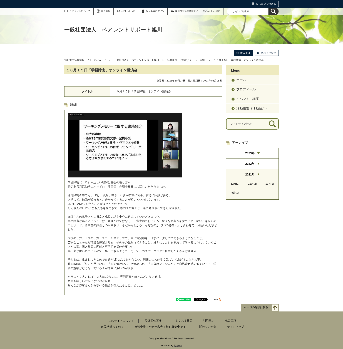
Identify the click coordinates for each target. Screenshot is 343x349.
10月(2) (269, 183)
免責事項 (230, 320)
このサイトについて (79, 11)
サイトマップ (235, 326)
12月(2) (235, 183)
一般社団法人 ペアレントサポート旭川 (136, 60)
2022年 (250, 163)
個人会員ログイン (155, 11)
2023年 (250, 153)
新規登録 (105, 11)
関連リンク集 (207, 326)
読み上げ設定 (268, 52)
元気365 (178, 345)
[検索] (273, 11)
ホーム (241, 80)
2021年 (250, 174)
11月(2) (252, 183)
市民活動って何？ (112, 326)
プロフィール (246, 89)
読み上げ (245, 52)
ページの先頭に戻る (256, 307)
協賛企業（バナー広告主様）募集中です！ (161, 326)
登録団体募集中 (155, 320)
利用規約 (208, 320)
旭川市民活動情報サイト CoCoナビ (85, 60)
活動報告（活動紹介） (179, 60)
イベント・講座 (247, 99)
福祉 (202, 60)
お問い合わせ (128, 11)
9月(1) (235, 192)
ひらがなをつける (266, 3)
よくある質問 (183, 320)
